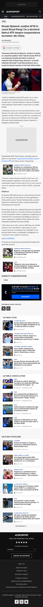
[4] (24, 542)
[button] (3, 12)
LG (3, 242)
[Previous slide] (2, 16)
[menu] (39, 11)
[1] (17, 542)
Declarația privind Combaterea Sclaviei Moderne (21, 587)
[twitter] (22, 602)
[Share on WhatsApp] (8, 308)
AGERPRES (10, 238)
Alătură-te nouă (21, 570)
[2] (19, 542)
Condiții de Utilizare (21, 578)
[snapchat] (26, 602)
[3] (21, 542)
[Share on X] (4, 308)
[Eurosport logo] (13, 12)
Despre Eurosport (21, 567)
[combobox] (21, 549)
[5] (26, 542)
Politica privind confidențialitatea (21, 581)
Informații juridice (21, 584)
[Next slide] (40, 16)
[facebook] (17, 602)
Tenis (3, 21)
